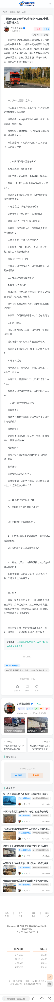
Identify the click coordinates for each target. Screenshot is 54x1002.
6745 (31, 708)
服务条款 (34, 914)
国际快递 (45, 963)
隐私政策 (7, 914)
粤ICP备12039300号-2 (27, 932)
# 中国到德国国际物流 (41, 798)
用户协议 (20, 914)
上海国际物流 (15, 11)
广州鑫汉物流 (17, 27)
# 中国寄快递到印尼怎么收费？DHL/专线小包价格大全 (27, 670)
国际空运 (45, 959)
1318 (22, 708)
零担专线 (19, 959)
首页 (5, 11)
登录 (20, 775)
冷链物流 (19, 963)
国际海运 (45, 955)
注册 (37, 775)
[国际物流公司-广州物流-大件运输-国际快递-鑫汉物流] (27, 3)
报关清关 (45, 967)
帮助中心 (47, 914)
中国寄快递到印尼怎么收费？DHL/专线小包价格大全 (26, 20)
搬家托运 (19, 967)
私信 (47, 29)
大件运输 (19, 955)
